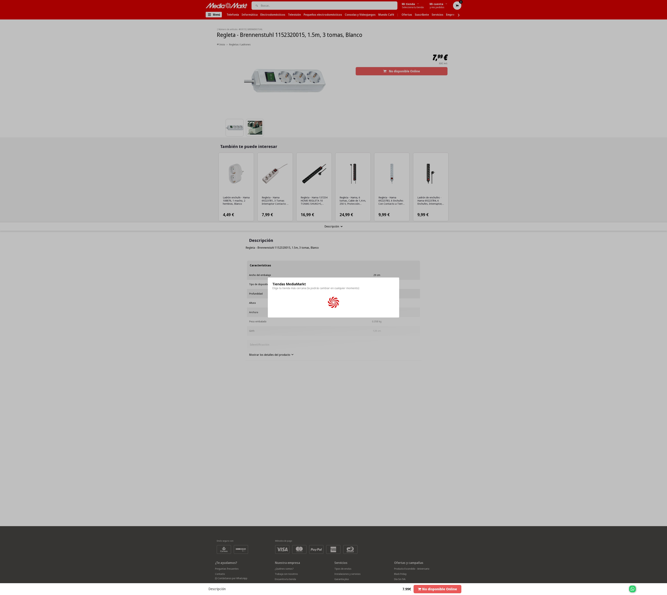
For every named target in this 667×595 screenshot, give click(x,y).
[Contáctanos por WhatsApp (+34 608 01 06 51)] (663, 590)
